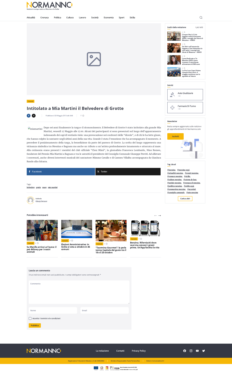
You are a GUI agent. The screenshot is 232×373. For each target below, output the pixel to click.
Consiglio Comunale (176, 192)
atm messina (193, 192)
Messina (172, 170)
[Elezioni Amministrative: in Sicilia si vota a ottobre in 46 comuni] (76, 229)
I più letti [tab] (199, 27)
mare (44, 187)
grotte (38, 187)
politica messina (175, 186)
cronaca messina (175, 176)
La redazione (102, 350)
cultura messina (175, 180)
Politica (57, 17)
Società (94, 17)
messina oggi (184, 170)
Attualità (31, 17)
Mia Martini (53, 187)
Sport (121, 17)
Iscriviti (175, 136)
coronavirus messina (177, 189)
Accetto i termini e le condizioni (46, 318)
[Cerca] (201, 17)
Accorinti (192, 189)
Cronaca (44, 17)
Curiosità (30, 101)
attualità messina (176, 173)
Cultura (70, 17)
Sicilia (132, 17)
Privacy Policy (139, 350)
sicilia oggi (189, 186)
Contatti (120, 350)
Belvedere (31, 187)
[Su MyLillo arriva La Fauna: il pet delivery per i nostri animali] (42, 230)
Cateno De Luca (190, 180)
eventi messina (192, 173)
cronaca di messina (192, 183)
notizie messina (175, 183)
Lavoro (82, 17)
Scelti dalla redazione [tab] (176, 27)
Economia (108, 17)
